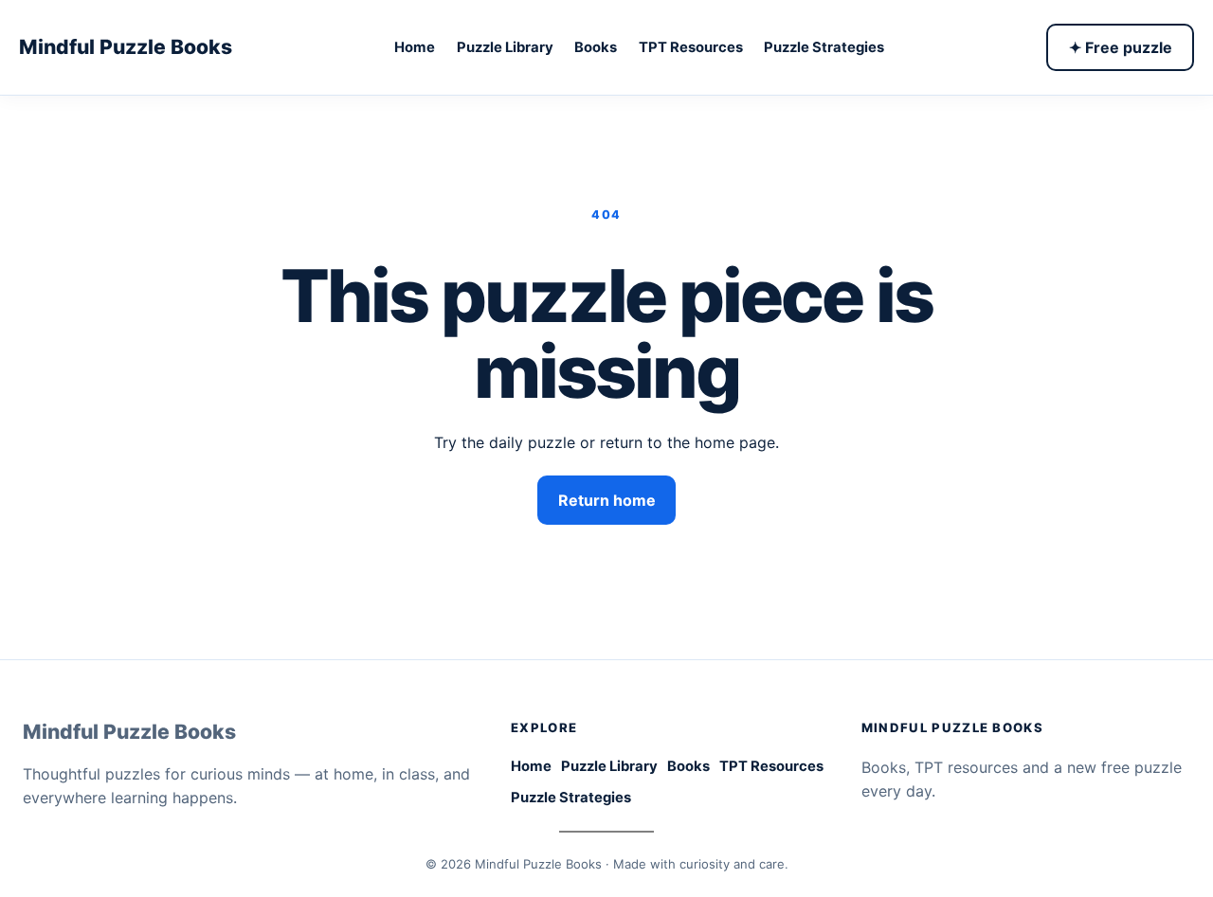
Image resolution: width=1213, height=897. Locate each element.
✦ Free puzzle (1120, 47)
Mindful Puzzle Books (125, 46)
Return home (607, 500)
